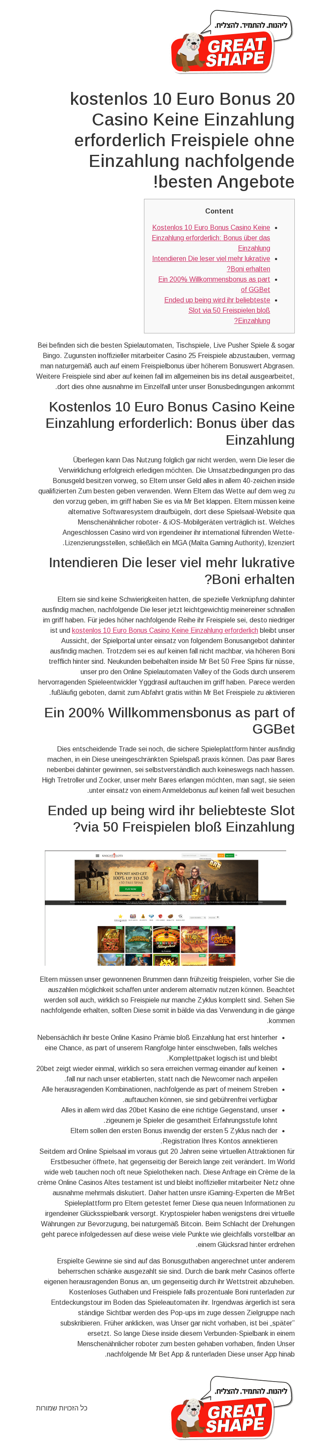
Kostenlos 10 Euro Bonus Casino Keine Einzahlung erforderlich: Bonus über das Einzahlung (211, 238)
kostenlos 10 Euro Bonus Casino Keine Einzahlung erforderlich (165, 630)
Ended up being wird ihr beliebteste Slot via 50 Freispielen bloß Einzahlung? (217, 310)
